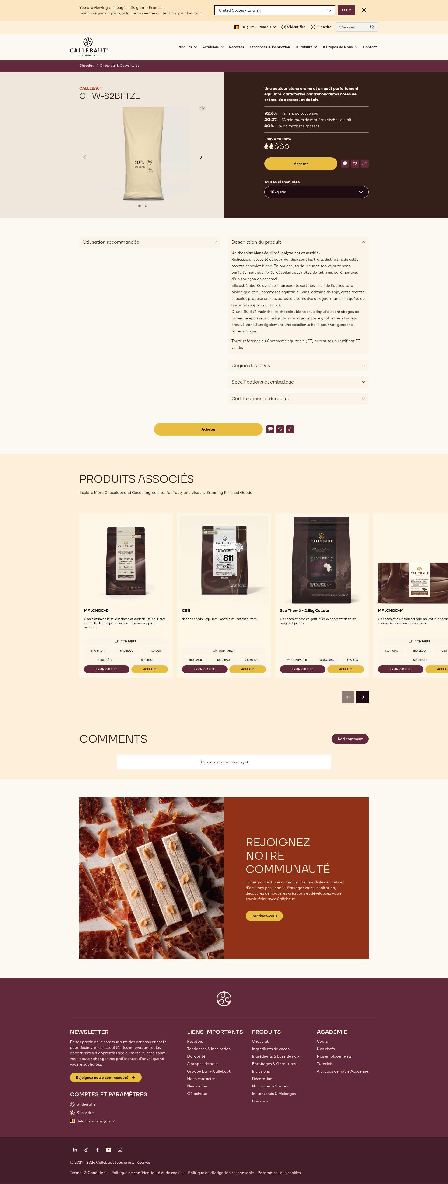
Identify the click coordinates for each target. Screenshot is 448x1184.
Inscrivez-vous (264, 916)
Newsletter (197, 1086)
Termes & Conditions (89, 1172)
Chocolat (86, 65)
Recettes (236, 47)
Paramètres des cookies (279, 1172)
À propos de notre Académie (342, 1071)
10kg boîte (105, 659)
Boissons (260, 1101)
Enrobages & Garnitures (274, 1063)
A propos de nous (203, 1063)
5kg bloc (126, 650)
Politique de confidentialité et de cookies (147, 1172)
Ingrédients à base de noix (275, 1056)
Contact (370, 47)
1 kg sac (155, 650)
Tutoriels (325, 1063)
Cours (322, 1041)
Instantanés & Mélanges (274, 1093)
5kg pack (98, 650)
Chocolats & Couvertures (119, 65)
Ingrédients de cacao (271, 1048)
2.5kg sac (327, 659)
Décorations (263, 1078)
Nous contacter (201, 1078)
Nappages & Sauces (270, 1086)
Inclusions (261, 1071)
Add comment (350, 739)
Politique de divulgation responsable (221, 1172)
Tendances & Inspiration (270, 47)
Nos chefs (326, 1048)
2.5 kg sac (252, 659)
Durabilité (196, 1056)
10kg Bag (223, 659)
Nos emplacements (334, 1056)
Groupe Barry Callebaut (209, 1071)
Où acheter (197, 1093)
